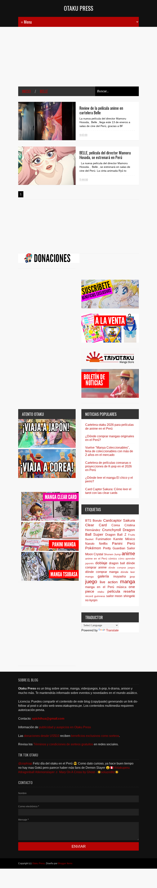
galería (103, 576)
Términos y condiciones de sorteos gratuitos (63, 744)
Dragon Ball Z (115, 534)
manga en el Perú (99, 587)
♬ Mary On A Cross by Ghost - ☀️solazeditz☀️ (87, 772)
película (113, 591)
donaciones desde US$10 (42, 735)
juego (91, 581)
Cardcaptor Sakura (119, 520)
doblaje (101, 563)
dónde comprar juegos (121, 567)
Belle (44, 91)
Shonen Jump (112, 554)
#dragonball (26, 772)
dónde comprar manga (102, 571)
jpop (132, 576)
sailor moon (114, 596)
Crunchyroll (111, 530)
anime (128, 553)
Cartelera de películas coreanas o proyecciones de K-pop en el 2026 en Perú (108, 466)
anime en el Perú (96, 558)
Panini (117, 543)
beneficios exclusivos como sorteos (95, 735)
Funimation (103, 539)
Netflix (103, 543)
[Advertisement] (78, 59)
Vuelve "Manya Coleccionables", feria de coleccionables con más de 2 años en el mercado (109, 451)
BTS (88, 520)
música (121, 587)
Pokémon (93, 548)
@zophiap (25, 763)
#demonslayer (45, 772)
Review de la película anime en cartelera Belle (101, 110)
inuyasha (119, 576)
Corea (115, 525)
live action (109, 582)
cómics (112, 558)
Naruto (89, 543)
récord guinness (95, 596)
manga (127, 581)
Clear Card (96, 525)
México (130, 539)
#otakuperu (122, 767)
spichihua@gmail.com (48, 718)
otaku (100, 591)
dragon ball (117, 563)
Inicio (26, 91)
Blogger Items (65, 863)
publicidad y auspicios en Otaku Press (65, 727)
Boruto (97, 520)
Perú (131, 543)
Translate (112, 630)
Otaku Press (78, 8)
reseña (129, 591)
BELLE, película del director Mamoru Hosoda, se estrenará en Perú (105, 155)
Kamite (118, 539)
